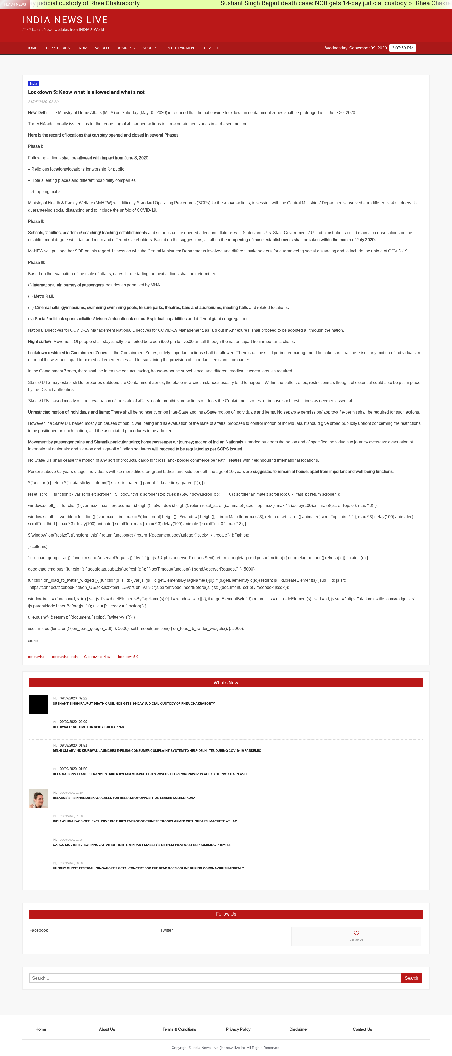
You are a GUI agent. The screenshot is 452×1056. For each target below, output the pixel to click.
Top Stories (57, 48)
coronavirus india (65, 656)
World (102, 48)
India (82, 48)
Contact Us (356, 939)
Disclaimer (299, 1029)
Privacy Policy (238, 1029)
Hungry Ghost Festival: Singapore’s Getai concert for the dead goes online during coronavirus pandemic (148, 868)
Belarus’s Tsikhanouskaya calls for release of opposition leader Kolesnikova (124, 797)
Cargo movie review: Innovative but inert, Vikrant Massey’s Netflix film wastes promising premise (141, 844)
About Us (107, 1029)
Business (126, 48)
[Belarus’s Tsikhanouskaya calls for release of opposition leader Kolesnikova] (38, 798)
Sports (150, 48)
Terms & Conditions (179, 1029)
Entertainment (180, 48)
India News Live (65, 20)
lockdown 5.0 (128, 656)
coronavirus (37, 656)
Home (31, 48)
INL (55, 698)
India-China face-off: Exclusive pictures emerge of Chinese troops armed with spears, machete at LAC (145, 821)
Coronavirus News (98, 656)
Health (211, 48)
